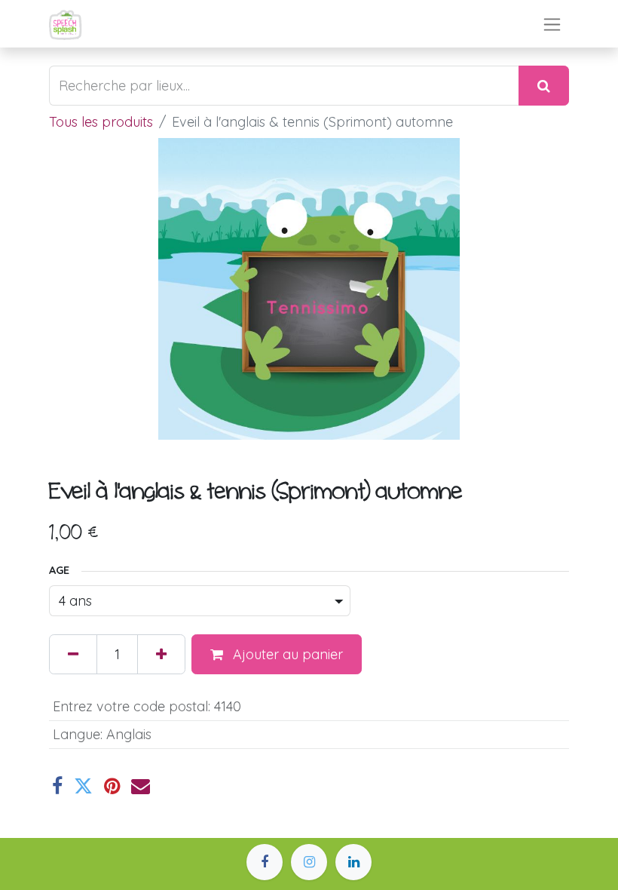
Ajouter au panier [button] (286, 654)
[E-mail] (140, 786)
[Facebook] (57, 786)
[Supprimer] (73, 654)
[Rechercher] (544, 86)
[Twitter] (83, 786)
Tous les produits (101, 121)
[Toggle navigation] (552, 23)
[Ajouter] (161, 654)
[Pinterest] (112, 786)
